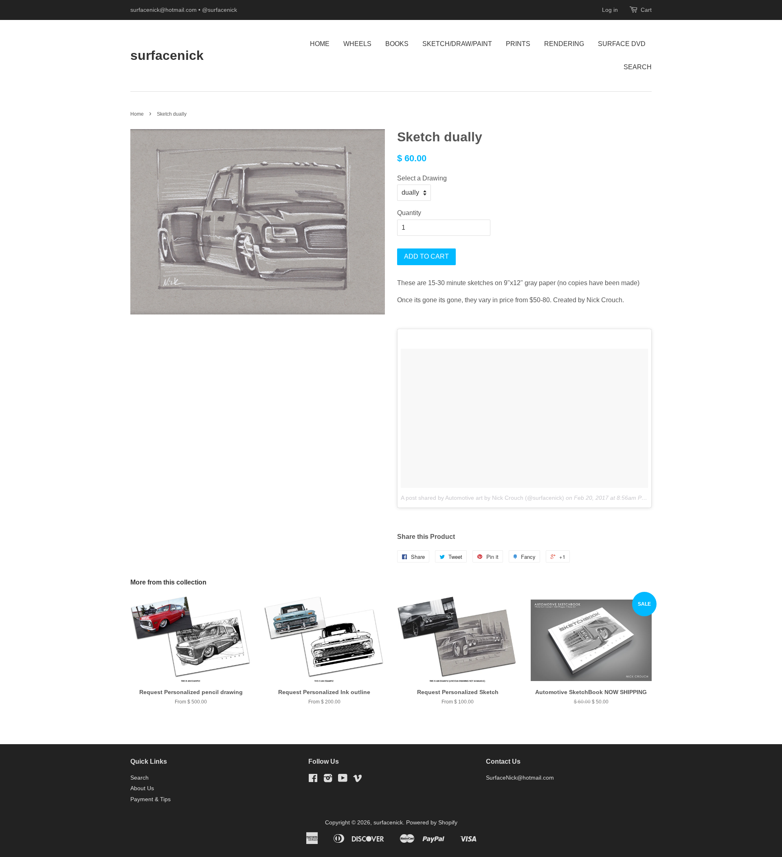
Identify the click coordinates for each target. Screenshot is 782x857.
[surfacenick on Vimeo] (357, 780)
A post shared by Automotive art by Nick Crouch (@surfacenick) (482, 497)
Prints (518, 43)
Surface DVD (622, 43)
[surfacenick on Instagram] (327, 780)
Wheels (357, 43)
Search (638, 67)
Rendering (564, 43)
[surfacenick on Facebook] (313, 780)
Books (397, 43)
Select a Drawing (422, 178)
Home (319, 43)
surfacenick (167, 55)
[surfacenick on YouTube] (342, 780)
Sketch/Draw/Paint (457, 43)
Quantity (409, 212)
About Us (142, 788)
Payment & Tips (150, 799)
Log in (610, 10)
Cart (646, 10)
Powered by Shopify (431, 823)
